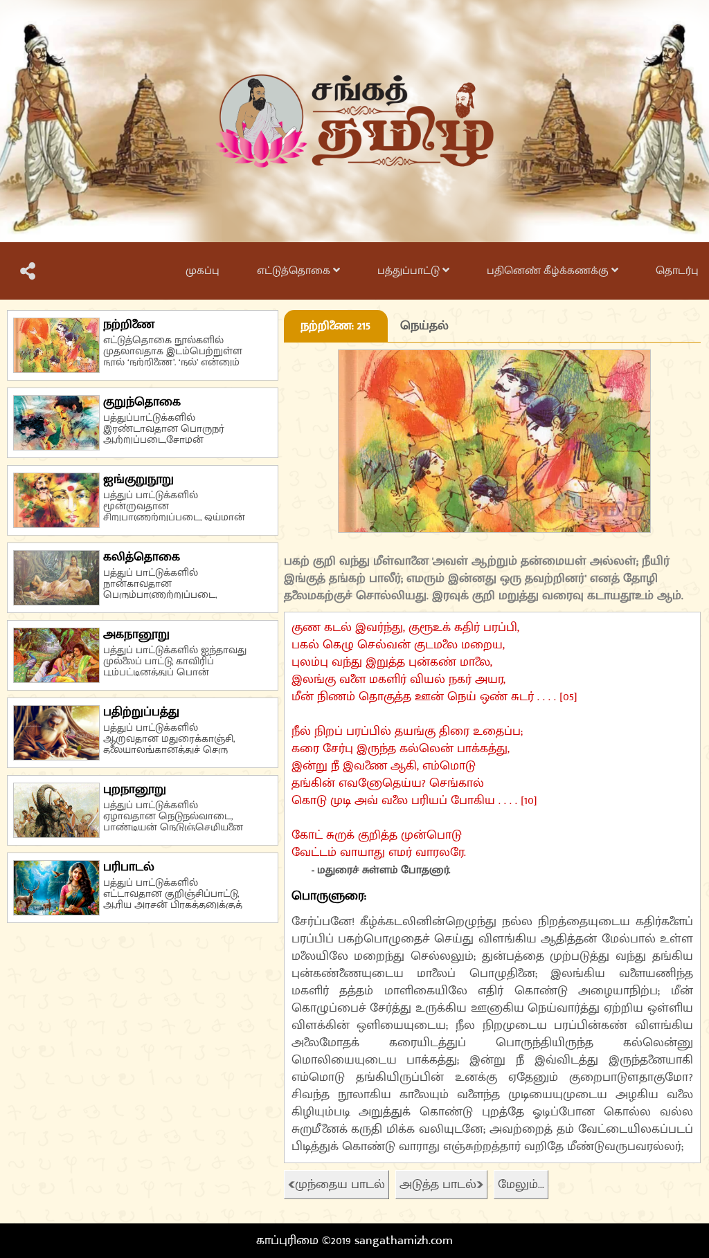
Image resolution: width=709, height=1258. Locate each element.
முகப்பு (202, 271)
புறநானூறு (134, 789)
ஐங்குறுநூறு (138, 479)
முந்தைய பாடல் (340, 1184)
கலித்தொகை (141, 557)
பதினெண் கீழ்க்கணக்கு (549, 271)
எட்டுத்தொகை (295, 271)
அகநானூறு (136, 634)
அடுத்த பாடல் (438, 1184)
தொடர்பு (677, 271)
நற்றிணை (128, 324)
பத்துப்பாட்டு (409, 271)
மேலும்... (521, 1184)
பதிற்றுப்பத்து (141, 712)
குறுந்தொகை (142, 402)
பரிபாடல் (128, 867)
